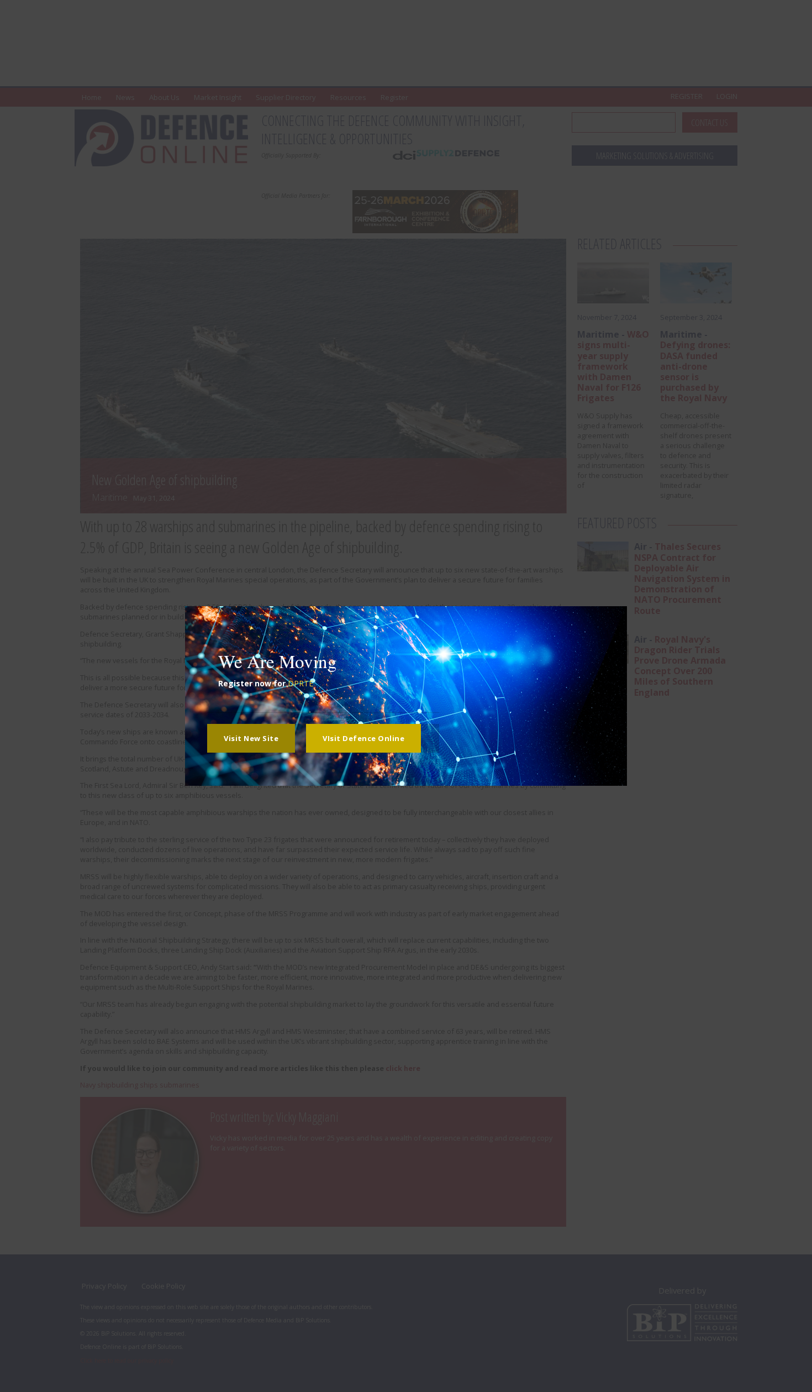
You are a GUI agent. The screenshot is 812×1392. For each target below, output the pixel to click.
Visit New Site (251, 738)
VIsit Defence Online (363, 738)
